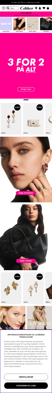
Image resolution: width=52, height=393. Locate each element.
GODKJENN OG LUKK (26, 385)
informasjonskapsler (12, 366)
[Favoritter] (45, 8)
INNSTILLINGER (26, 377)
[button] (41, 8)
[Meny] (4, 8)
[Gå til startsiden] (26, 8)
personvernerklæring (13, 364)
